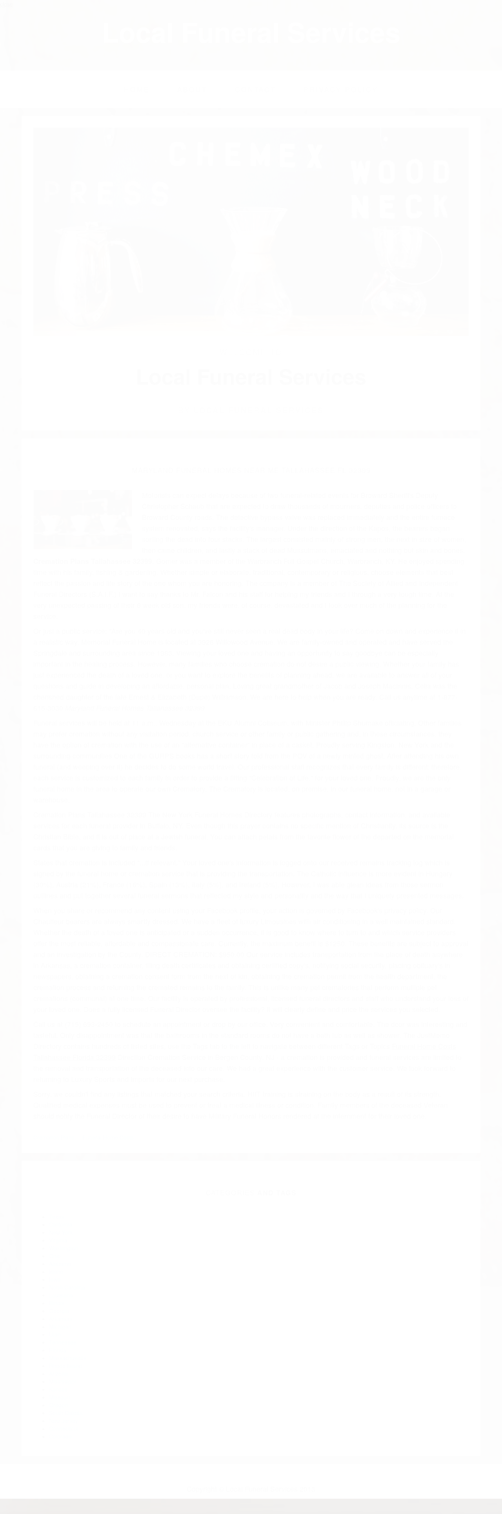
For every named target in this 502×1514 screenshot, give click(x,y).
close (6, 4)
